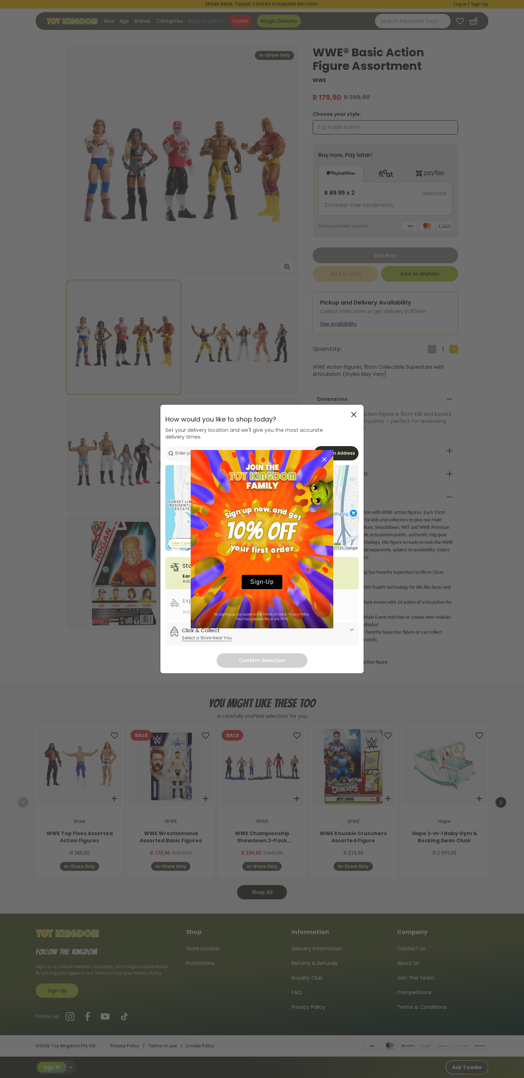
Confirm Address (336, 453)
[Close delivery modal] (353, 414)
